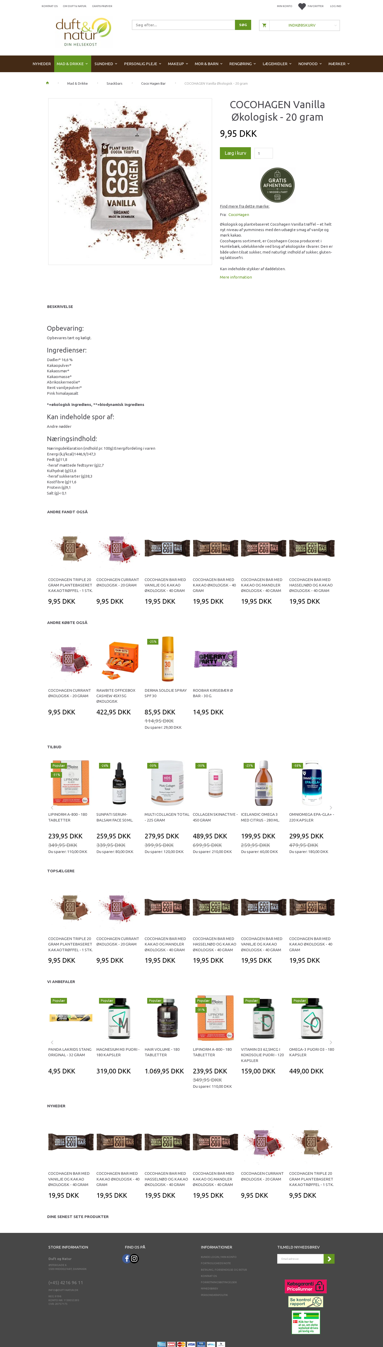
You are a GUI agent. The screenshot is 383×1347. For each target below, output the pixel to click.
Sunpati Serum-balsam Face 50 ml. (114, 817)
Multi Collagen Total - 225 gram (167, 817)
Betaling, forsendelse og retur (224, 1269)
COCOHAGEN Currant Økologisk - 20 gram (117, 582)
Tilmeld (329, 1259)
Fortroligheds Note (216, 1263)
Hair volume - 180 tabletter (162, 1052)
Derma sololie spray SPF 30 (166, 693)
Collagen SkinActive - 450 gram (215, 817)
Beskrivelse (60, 306)
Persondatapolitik (214, 1295)
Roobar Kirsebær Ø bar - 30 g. (213, 693)
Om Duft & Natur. (75, 6)
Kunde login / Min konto (219, 1257)
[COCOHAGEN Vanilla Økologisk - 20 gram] (130, 180)
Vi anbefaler (61, 981)
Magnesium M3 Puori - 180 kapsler (118, 1052)
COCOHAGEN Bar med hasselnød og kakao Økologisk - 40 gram (311, 585)
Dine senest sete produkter (78, 1216)
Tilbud (54, 747)
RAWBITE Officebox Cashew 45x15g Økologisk (115, 696)
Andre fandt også (67, 512)
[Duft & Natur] (84, 31)
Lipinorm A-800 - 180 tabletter (67, 817)
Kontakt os (50, 6)
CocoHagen (238, 214)
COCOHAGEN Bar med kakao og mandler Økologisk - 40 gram (261, 585)
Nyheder (56, 1106)
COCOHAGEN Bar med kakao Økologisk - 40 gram (214, 585)
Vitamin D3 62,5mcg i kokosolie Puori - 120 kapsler (262, 1055)
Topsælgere (61, 871)
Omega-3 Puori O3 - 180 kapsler (311, 1052)
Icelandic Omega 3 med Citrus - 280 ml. (260, 817)
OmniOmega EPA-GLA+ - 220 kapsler (311, 817)
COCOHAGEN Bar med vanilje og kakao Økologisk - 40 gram (165, 585)
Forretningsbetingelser (219, 1282)
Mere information (236, 277)
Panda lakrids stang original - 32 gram (69, 1052)
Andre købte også (67, 622)
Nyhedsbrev (209, 1288)
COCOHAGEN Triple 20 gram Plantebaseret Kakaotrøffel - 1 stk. (70, 585)
